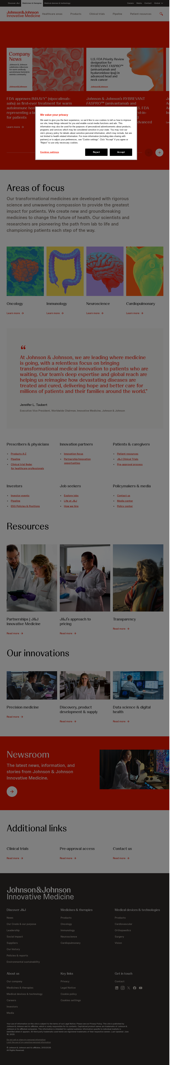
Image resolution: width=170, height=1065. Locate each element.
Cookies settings (49, 152)
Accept (121, 152)
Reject (96, 152)
